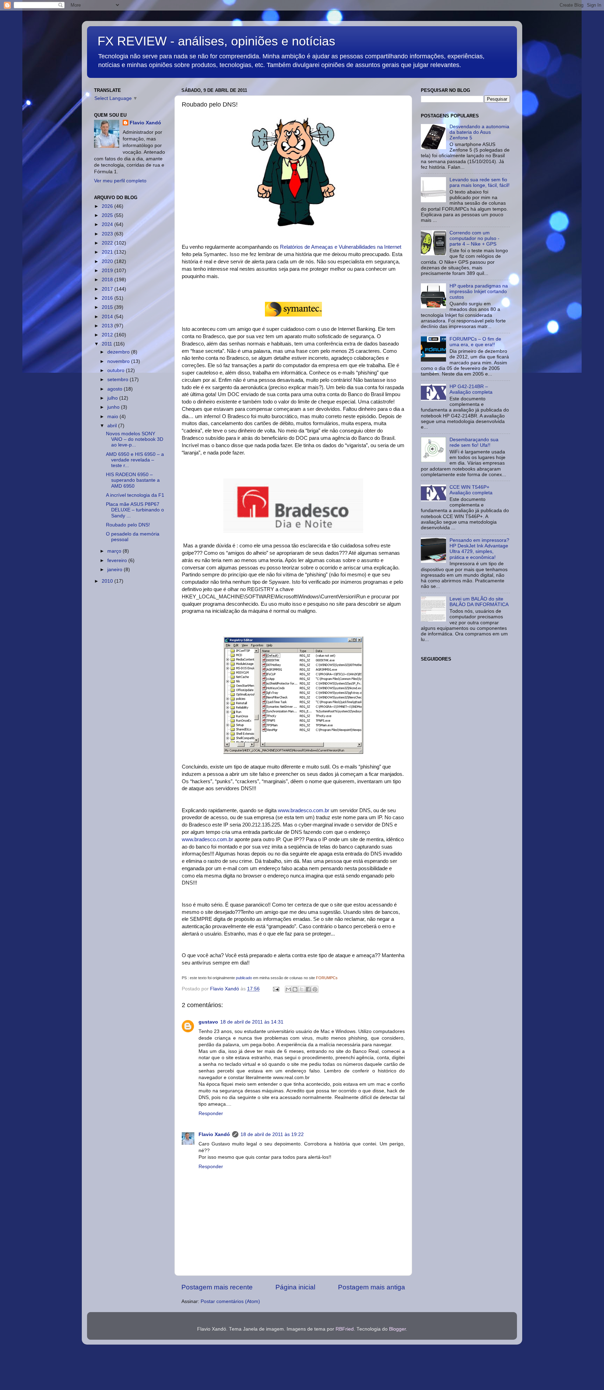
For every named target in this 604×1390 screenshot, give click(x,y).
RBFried (345, 1329)
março (115, 551)
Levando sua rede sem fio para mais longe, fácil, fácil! (480, 182)
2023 (108, 233)
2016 (108, 298)
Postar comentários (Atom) (230, 1301)
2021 (108, 252)
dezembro (119, 352)
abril (112, 425)
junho (114, 407)
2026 (108, 206)
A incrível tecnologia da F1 (135, 495)
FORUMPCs (327, 978)
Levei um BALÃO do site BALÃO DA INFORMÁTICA (479, 601)
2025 (108, 215)
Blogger (397, 1329)
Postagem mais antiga (371, 1287)
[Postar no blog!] (295, 989)
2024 (108, 224)
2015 (108, 307)
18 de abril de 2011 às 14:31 (251, 1022)
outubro (116, 370)
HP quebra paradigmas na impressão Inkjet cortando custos (479, 291)
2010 (108, 581)
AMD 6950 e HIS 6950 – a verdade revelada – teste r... (135, 460)
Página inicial (295, 1287)
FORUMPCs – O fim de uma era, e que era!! (475, 341)
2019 (108, 270)
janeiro (115, 569)
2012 (108, 334)
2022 (108, 243)
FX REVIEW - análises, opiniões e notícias (216, 41)
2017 (108, 289)
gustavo (208, 1022)
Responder (211, 1113)
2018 (108, 279)
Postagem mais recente (217, 1287)
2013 (108, 325)
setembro (118, 379)
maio (113, 416)
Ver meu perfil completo (120, 180)
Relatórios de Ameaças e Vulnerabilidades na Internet (340, 247)
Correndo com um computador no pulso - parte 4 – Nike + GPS (474, 238)
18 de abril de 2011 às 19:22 (272, 1134)
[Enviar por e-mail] (288, 989)
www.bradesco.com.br (303, 810)
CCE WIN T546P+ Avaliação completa (471, 490)
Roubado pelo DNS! (128, 524)
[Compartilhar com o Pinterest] (314, 989)
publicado (244, 978)
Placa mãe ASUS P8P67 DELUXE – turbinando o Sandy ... (135, 510)
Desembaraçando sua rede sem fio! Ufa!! (474, 442)
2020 (108, 261)
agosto (115, 389)
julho (113, 398)
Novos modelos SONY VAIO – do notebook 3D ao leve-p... (134, 439)
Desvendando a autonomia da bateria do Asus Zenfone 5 (479, 132)
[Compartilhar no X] (301, 989)
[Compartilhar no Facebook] (308, 989)
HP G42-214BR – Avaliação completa (471, 389)
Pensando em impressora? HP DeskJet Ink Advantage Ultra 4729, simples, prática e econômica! (479, 549)
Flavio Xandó (214, 1134)
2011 (108, 344)
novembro (119, 361)
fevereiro (117, 560)
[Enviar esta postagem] (276, 988)
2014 (108, 316)
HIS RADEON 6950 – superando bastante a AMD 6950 (133, 480)
